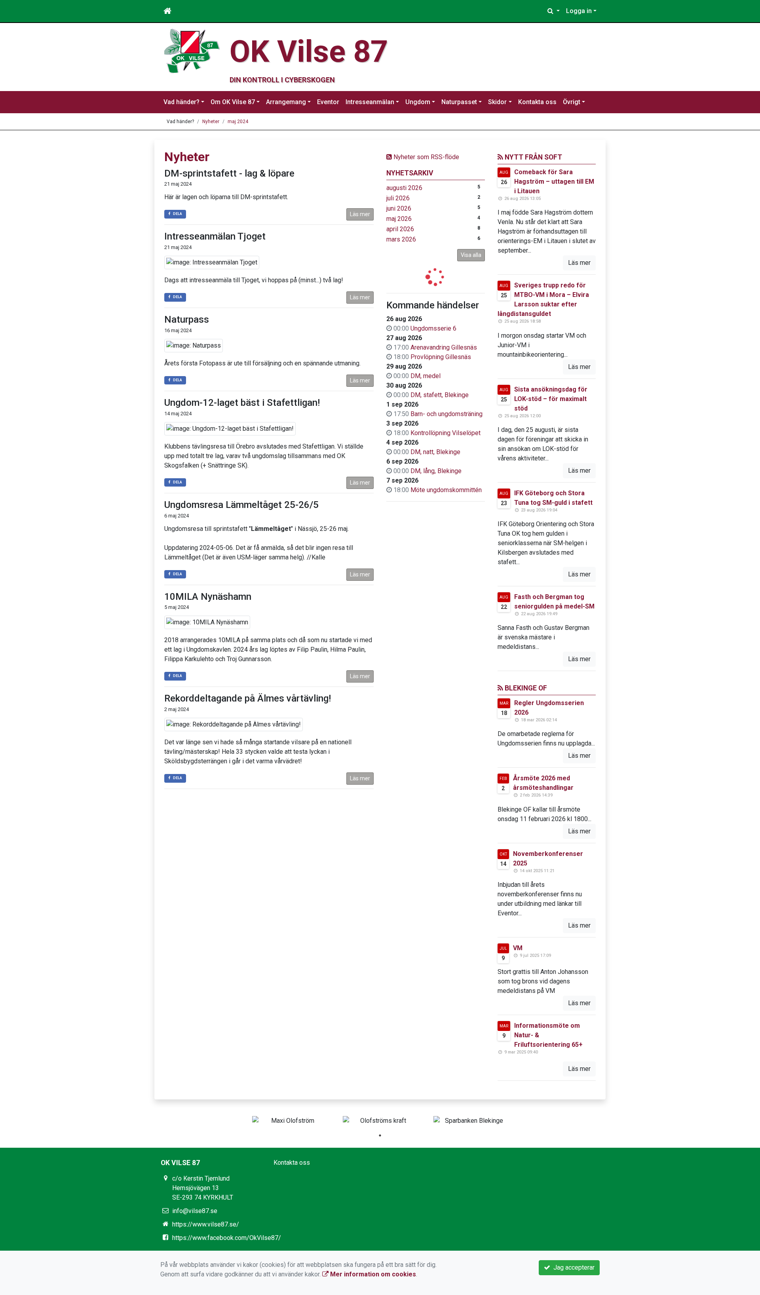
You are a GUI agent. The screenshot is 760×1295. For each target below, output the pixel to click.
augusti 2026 (404, 188)
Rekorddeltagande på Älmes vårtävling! (247, 698)
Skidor (497, 102)
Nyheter (210, 121)
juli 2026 (398, 198)
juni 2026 (398, 208)
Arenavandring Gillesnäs (443, 347)
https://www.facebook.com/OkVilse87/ (226, 1238)
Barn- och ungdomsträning (446, 414)
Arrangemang (286, 102)
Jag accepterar (572, 1267)
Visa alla (471, 255)
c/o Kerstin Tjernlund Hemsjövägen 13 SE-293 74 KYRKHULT (202, 1188)
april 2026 (400, 229)
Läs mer (360, 214)
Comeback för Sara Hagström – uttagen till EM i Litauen (554, 181)
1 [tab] (380, 1135)
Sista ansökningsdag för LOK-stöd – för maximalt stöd (550, 399)
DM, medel (425, 376)
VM (517, 948)
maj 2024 (238, 121)
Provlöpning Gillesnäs (440, 357)
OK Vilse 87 (309, 51)
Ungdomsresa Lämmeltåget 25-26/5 (241, 504)
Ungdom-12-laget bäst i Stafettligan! (242, 402)
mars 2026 (401, 239)
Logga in (579, 11)
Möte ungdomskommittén (446, 490)
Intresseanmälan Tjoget (215, 236)
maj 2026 (399, 218)
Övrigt (571, 102)
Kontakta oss (537, 102)
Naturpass (186, 319)
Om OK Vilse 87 (233, 102)
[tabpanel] (289, 1121)
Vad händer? (181, 102)
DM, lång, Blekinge (436, 471)
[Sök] (553, 11)
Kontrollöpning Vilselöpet (445, 433)
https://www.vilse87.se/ (205, 1224)
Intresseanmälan (370, 102)
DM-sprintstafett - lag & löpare (229, 173)
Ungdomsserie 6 (433, 328)
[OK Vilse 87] (192, 50)
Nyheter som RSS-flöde (425, 157)
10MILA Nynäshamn (207, 596)
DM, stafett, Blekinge (439, 395)
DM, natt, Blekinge (435, 452)
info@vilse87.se (194, 1211)
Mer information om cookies (372, 1274)
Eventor (328, 102)
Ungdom (417, 102)
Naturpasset (459, 102)
